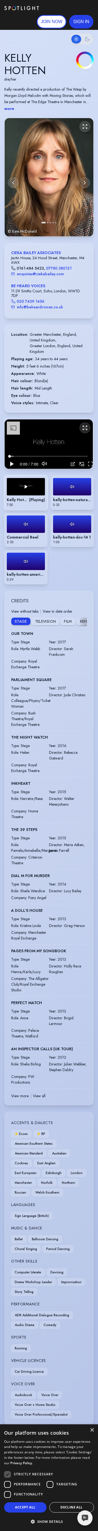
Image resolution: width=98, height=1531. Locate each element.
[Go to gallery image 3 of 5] (50, 222)
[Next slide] (84, 182)
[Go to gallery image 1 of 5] (43, 222)
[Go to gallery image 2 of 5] (47, 222)
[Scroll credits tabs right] (82, 622)
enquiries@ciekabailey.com (40, 274)
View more (20, 1096)
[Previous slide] (13, 182)
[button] (81, 22)
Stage (21, 621)
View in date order (57, 611)
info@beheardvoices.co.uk (40, 307)
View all (39, 1096)
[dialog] (49, 1477)
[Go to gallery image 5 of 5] (56, 222)
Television (45, 621)
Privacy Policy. (21, 1463)
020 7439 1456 (30, 301)
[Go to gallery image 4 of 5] (53, 222)
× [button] (92, 1430)
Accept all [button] (25, 1507)
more (9, 108)
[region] (49, 444)
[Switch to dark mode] (82, 39)
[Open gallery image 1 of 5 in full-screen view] (49, 177)
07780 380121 (59, 268)
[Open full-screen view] (84, 126)
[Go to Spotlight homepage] (21, 8)
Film (68, 621)
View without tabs (24, 611)
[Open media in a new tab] (73, 464)
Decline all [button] (71, 1507)
